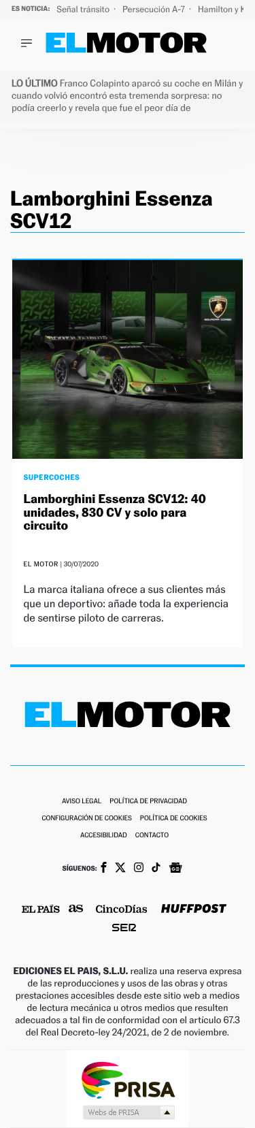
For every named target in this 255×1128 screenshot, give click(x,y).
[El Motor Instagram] (138, 869)
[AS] (76, 910)
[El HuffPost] (194, 910)
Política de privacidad (148, 801)
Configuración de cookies (86, 818)
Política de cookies (173, 818)
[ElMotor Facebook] (104, 868)
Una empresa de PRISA (128, 1079)
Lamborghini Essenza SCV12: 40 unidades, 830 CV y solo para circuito (114, 513)
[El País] (40, 910)
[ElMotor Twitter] (120, 869)
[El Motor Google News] (175, 869)
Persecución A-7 (154, 9)
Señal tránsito (84, 9)
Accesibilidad (103, 835)
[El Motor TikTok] (156, 869)
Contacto (152, 835)
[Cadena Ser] (124, 929)
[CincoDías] (121, 910)
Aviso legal (81, 801)
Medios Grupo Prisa (128, 1112)
